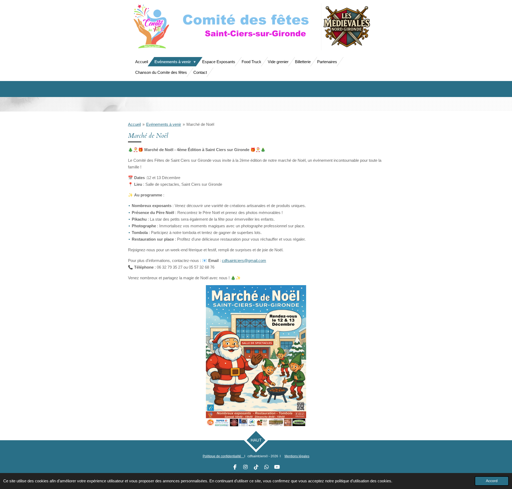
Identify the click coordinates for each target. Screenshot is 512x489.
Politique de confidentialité (223, 456)
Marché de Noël (200, 124)
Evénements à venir (163, 124)
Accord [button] (492, 481)
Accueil (134, 124)
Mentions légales (297, 456)
